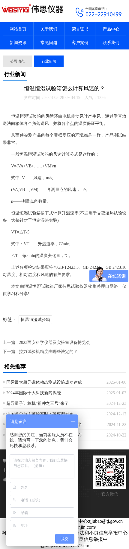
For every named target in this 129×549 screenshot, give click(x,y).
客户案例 (80, 42)
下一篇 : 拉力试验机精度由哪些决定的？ (40, 351)
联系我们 (111, 42)
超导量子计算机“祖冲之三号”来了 (37, 403)
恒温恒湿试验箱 (35, 319)
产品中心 (111, 29)
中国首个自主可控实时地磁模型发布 (40, 414)
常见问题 (48, 42)
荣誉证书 (80, 29)
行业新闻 (49, 61)
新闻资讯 (18, 42)
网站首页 (18, 29)
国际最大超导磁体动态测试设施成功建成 (44, 382)
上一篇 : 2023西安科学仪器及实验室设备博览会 (46, 342)
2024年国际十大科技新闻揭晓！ (35, 393)
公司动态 (17, 61)
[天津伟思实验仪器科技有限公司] (32, 8)
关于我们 (48, 29)
